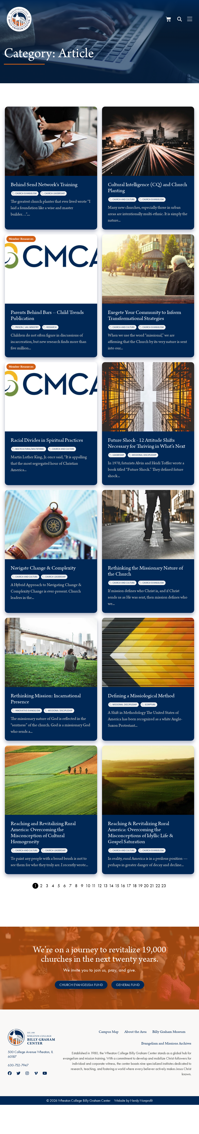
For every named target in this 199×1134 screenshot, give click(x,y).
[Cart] (168, 19)
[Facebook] (10, 1073)
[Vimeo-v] (36, 1073)
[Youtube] (45, 1073)
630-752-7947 (18, 1065)
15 (117, 886)
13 (105, 886)
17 (128, 886)
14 (111, 886)
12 (99, 886)
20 (146, 886)
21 (152, 886)
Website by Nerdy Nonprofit (133, 1100)
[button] (179, 19)
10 (88, 886)
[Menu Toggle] (189, 19)
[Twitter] (18, 1073)
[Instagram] (27, 1073)
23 (163, 886)
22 (157, 886)
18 (134, 886)
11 (94, 886)
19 (140, 886)
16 (122, 886)
